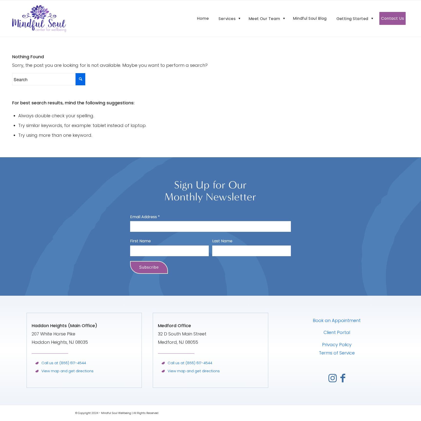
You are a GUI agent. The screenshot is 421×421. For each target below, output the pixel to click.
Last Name (222, 241)
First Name (140, 241)
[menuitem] (203, 18)
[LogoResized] (39, 18)
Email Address (145, 217)
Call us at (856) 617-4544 (63, 362)
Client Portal (337, 332)
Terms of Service (337, 353)
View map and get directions (67, 370)
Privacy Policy (337, 345)
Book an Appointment (337, 320)
